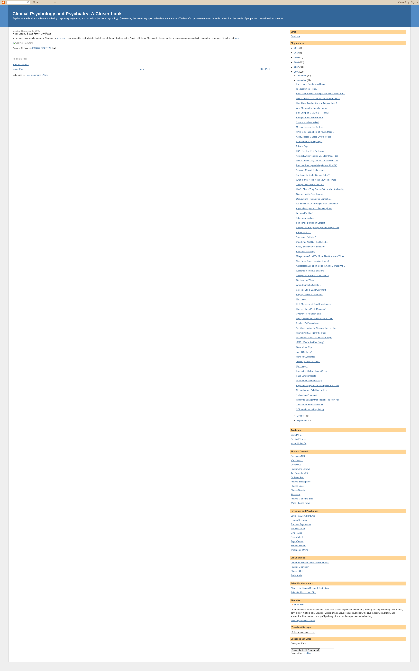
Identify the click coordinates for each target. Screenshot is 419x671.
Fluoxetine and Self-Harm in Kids (311, 390)
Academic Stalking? (305, 251)
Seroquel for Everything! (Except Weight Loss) (318, 227)
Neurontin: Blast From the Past (32, 33)
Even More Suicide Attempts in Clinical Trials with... (320, 93)
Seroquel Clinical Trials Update (310, 170)
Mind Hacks (296, 533)
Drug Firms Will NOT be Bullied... (312, 242)
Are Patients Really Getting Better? (312, 175)
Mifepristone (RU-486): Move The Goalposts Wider (320, 256)
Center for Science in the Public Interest (310, 562)
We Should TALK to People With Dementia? (317, 203)
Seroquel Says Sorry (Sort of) (310, 117)
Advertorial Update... (306, 218)
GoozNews (296, 464)
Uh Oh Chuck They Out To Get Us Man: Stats (318, 98)
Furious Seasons (299, 520)
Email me (295, 36)
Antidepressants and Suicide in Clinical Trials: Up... (320, 266)
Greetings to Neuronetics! (308, 361)
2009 (296, 57)
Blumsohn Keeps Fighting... (309, 141)
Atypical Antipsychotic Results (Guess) (314, 208)
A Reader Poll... (303, 232)
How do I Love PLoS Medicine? (311, 309)
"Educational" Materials (307, 395)
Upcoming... (302, 299)
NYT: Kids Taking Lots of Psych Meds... (315, 132)
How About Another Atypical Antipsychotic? (316, 103)
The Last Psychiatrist (301, 524)
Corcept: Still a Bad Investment (311, 290)
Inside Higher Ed (298, 443)
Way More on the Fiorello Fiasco (311, 108)
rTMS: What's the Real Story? (310, 342)
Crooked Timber (298, 439)
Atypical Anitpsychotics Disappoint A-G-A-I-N (317, 385)
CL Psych (299, 605)
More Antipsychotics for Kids (309, 127)
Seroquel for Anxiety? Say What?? (312, 275)
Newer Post (18, 69)
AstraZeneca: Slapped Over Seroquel (313, 137)
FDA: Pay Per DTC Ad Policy (310, 151)
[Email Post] (53, 48)
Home (141, 69)
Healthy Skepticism (300, 567)
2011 (296, 48)
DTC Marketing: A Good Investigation (313, 304)
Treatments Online (299, 550)
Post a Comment (21, 64)
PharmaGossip (298, 490)
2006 (296, 72)
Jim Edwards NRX (299, 473)
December (302, 75)
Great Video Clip (304, 347)
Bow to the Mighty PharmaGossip (312, 371)
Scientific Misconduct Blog (303, 592)
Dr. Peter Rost (297, 477)
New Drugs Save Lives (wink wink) (312, 261)
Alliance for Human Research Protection (310, 588)
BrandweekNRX (298, 456)
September (302, 420)
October (301, 416)
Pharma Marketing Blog (302, 498)
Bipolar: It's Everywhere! (307, 323)
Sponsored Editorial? (306, 237)
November (302, 80)
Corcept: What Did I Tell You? (310, 184)
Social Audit (296, 575)
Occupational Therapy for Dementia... (314, 199)
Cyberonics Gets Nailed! (307, 122)
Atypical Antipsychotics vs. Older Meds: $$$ (317, 156)
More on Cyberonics (305, 357)
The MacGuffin (298, 528)
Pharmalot (295, 494)
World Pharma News (300, 503)
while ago (60, 38)
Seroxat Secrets (298, 545)
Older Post (265, 69)
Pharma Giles (297, 486)
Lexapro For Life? (304, 213)
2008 (296, 62)
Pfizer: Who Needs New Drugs (310, 84)
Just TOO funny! (304, 352)
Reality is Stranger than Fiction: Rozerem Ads (317, 400)
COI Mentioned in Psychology (310, 409)
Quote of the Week (305, 280)
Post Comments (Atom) (37, 75)
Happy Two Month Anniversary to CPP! (314, 318)
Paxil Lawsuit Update (306, 376)
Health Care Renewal (300, 469)
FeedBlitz (306, 653)
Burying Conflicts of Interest (309, 294)
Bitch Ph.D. (296, 435)
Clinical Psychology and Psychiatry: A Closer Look (67, 13)
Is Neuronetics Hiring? (306, 89)
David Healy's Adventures (303, 516)
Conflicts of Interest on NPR (309, 404)
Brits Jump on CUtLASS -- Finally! (312, 113)
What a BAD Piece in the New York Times (316, 180)
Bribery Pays (302, 146)
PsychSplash (297, 537)
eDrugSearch (297, 460)
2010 (296, 53)
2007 (296, 67)
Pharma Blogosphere (300, 481)
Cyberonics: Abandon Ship (308, 314)
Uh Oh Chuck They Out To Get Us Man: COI (317, 160)
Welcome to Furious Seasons (310, 271)
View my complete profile (303, 620)
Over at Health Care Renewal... (311, 194)
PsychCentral (297, 541)
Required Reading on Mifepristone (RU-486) (316, 165)
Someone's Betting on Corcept (310, 223)
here (237, 38)
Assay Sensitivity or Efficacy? (310, 246)
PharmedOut (297, 571)
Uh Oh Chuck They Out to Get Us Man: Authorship (320, 189)
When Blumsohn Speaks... (308, 285)
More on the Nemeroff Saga (309, 380)
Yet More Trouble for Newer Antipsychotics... (317, 328)
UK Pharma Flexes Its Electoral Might (314, 337)
